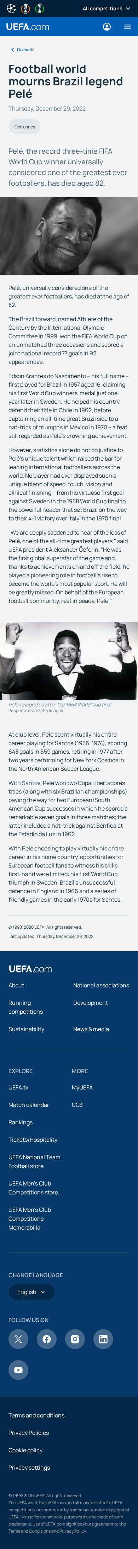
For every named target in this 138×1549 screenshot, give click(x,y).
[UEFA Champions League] (11, 8)
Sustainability (26, 1029)
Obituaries (25, 127)
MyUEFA (82, 1087)
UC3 (77, 1105)
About (16, 985)
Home (28, 26)
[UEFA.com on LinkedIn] (103, 1347)
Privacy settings (29, 1467)
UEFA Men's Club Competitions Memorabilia (29, 1218)
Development (90, 1003)
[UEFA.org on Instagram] (75, 1347)
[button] (124, 26)
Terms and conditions (36, 1415)
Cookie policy (25, 1450)
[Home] (30, 968)
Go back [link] (25, 50)
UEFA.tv (18, 1087)
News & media (91, 1029)
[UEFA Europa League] (25, 8)
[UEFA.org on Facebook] (47, 1347)
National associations (101, 985)
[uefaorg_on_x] (18, 1347)
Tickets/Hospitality (32, 1140)
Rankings (20, 1122)
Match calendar (28, 1105)
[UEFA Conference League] (39, 8)
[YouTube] (18, 1378)
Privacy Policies (28, 1433)
